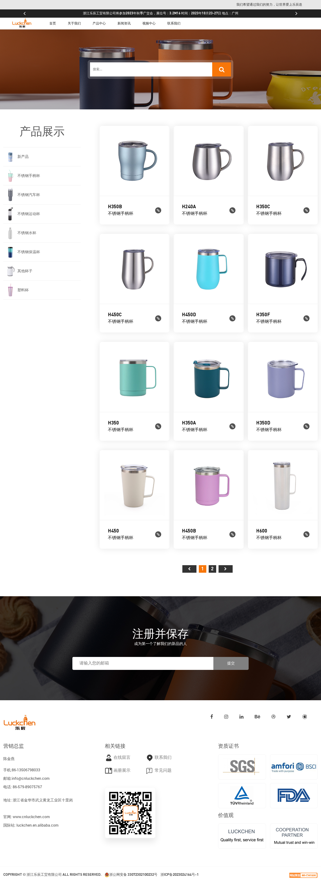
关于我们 (74, 23)
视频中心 (149, 23)
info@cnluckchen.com (31, 778)
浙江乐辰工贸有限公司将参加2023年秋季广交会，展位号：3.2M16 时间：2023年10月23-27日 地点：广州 (160, 13)
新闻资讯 (124, 23)
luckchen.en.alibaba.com (37, 825)
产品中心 (99, 23)
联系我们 (173, 23)
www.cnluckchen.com (31, 816)
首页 (52, 23)
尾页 (226, 569)
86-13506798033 (26, 769)
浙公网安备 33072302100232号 (133, 874)
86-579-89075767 (27, 786)
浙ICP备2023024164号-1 (179, 874)
